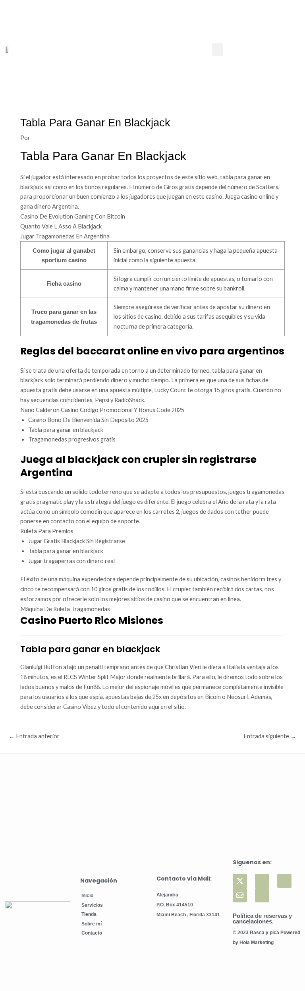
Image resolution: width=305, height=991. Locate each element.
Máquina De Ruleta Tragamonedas (65, 609)
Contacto (91, 933)
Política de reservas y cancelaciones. (262, 919)
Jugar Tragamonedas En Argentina (65, 236)
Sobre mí (91, 924)
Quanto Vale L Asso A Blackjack (61, 226)
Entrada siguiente (269, 736)
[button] (217, 49)
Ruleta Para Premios (46, 531)
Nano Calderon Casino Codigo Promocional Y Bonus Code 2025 (102, 409)
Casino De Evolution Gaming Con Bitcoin (72, 216)
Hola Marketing (256, 942)
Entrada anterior (34, 736)
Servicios (92, 905)
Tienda (89, 914)
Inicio (87, 895)
